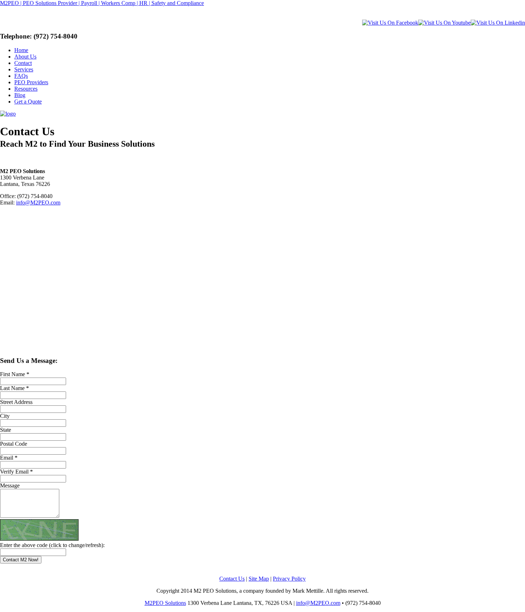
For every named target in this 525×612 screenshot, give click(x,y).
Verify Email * (16, 472)
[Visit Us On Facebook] (390, 23)
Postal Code (13, 444)
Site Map (259, 579)
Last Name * (14, 388)
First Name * (14, 374)
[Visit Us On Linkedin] (498, 23)
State (5, 430)
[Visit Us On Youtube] (444, 23)
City (5, 416)
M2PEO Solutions (165, 603)
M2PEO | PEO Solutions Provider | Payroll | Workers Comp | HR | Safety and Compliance (102, 3)
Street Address (16, 402)
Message (10, 485)
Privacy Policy (289, 579)
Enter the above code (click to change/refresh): (52, 545)
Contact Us (232, 579)
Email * (9, 458)
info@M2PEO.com (38, 202)
